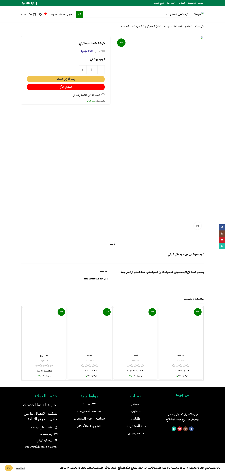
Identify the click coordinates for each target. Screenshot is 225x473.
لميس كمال (91, 101)
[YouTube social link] (28, 3)
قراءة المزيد (20, 468)
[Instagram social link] (32, 3)
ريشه (176, 375)
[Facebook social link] (36, 3)
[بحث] (79, 14)
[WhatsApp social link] (23, 3)
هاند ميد (180, 360)
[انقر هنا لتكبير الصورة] (197, 226)
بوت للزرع (44, 355)
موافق (9, 468)
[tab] (113, 242)
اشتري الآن (66, 87)
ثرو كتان (180, 355)
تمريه (89, 355)
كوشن (135, 355)
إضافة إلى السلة (66, 79)
